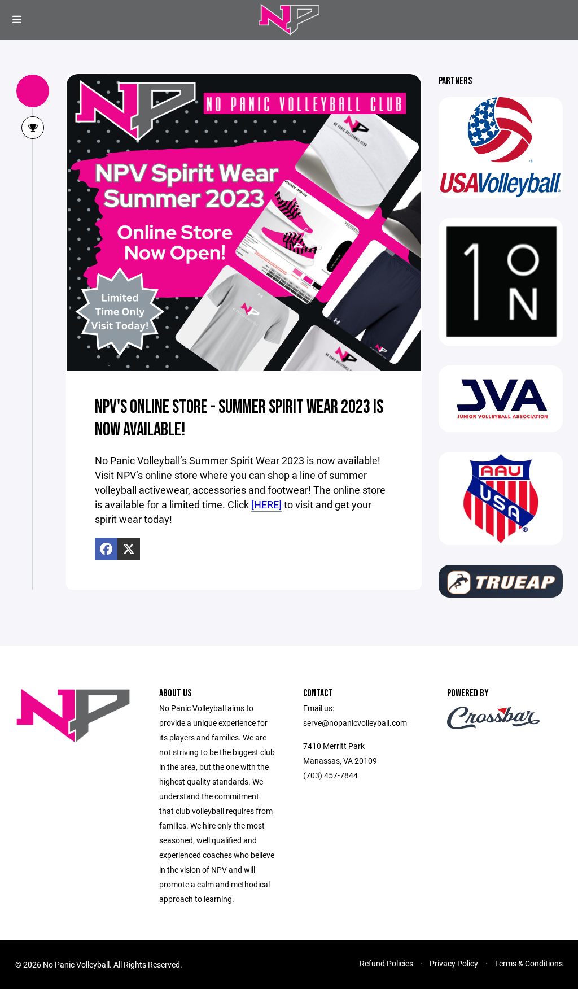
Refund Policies (386, 963)
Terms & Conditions (528, 963)
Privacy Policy (454, 963)
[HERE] (266, 504)
